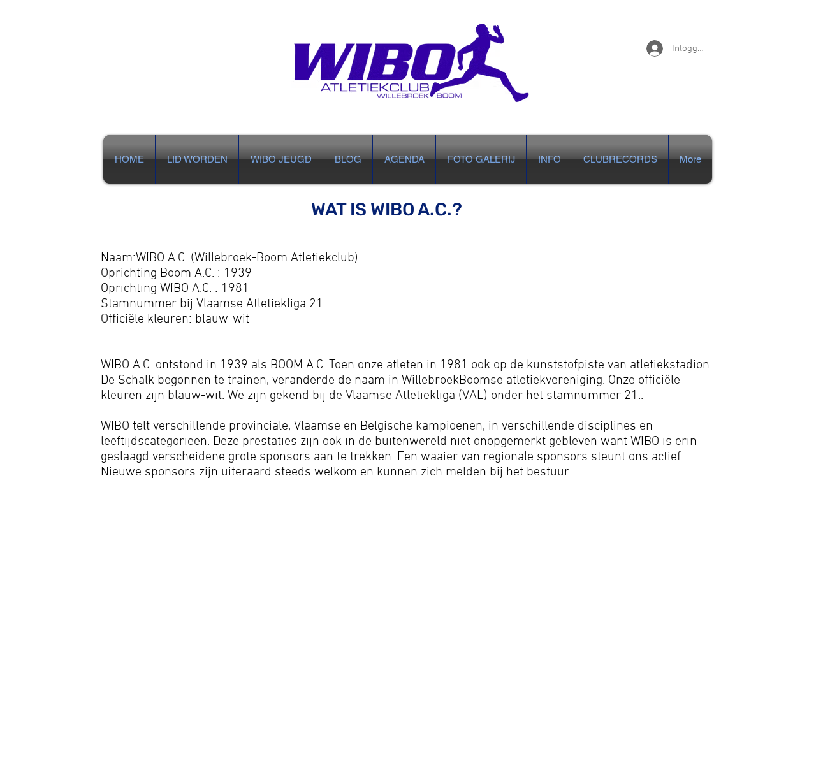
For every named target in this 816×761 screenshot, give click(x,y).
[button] (549, 159)
